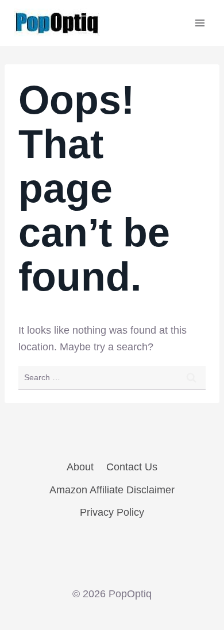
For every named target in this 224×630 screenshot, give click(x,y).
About (80, 467)
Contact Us (131, 467)
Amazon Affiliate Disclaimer (112, 490)
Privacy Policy (112, 512)
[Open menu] (199, 23)
